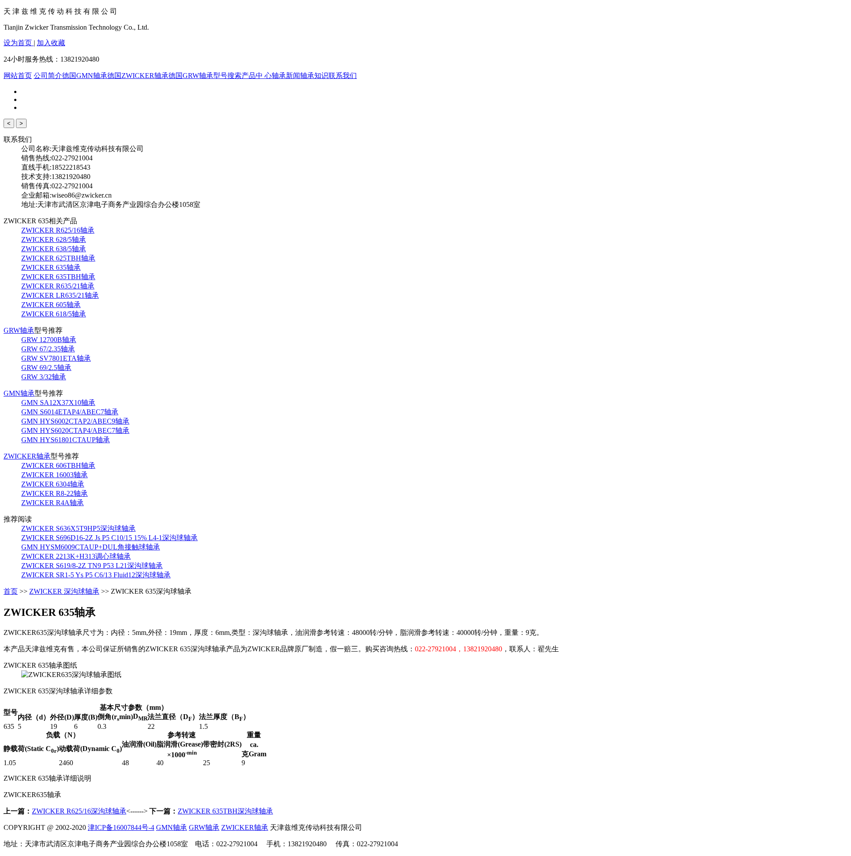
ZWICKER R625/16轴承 (57, 230)
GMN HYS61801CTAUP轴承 (65, 440)
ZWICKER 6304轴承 (52, 484)
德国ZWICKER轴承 (137, 75)
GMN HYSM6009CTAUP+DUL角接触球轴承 (90, 547)
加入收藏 (51, 43)
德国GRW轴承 (190, 75)
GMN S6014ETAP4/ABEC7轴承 (69, 412)
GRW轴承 (19, 330)
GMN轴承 (19, 393)
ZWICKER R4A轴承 (52, 502)
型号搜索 (227, 75)
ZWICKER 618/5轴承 (53, 314)
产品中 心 (257, 75)
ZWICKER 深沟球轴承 (64, 591)
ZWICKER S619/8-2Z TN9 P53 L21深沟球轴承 (92, 565)
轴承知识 (314, 75)
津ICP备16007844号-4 (121, 827)
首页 (11, 591)
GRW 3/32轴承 (43, 377)
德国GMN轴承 (84, 75)
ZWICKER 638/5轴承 (53, 249)
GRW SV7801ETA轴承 (56, 358)
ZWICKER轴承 (27, 456)
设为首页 (19, 43)
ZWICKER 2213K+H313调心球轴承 (76, 556)
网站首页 (18, 75)
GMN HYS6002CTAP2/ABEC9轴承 (75, 421)
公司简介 (48, 75)
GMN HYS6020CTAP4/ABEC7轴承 (75, 430)
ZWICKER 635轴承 (51, 267)
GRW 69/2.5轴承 (46, 367)
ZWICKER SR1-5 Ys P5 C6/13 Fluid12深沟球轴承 (96, 575)
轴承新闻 (286, 75)
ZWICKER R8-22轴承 (54, 493)
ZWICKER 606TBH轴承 (58, 465)
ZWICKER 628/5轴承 (53, 239)
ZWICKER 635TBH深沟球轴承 (225, 811)
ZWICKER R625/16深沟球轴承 (79, 811)
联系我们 (342, 75)
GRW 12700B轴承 (48, 339)
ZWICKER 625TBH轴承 (58, 258)
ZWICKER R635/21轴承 (57, 286)
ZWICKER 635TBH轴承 (58, 276)
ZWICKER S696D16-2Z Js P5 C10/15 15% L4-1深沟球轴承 (109, 537)
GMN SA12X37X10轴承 (58, 402)
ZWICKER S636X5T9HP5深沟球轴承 (78, 528)
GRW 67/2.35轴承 (48, 349)
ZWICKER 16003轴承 (54, 475)
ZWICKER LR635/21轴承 (60, 295)
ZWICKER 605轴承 (51, 304)
